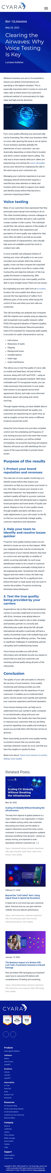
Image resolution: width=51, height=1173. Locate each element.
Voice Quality (16, 759)
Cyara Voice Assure (28, 755)
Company (8, 1122)
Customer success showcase (14, 1115)
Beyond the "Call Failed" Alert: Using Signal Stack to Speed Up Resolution (22, 896)
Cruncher (7, 1075)
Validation (8, 1055)
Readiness (8, 1069)
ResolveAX (7, 1098)
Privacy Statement (39, 1170)
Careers (6, 1132)
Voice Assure (8, 1061)
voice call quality (37, 163)
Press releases (9, 1135)
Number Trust (8, 1095)
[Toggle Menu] (46, 8)
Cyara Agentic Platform (12, 1051)
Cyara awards (8, 1141)
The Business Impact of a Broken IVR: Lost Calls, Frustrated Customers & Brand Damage (25, 965)
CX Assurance (19, 21)
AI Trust (6, 1085)
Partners (7, 1144)
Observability (9, 1082)
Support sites (8, 1158)
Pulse (6, 1092)
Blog (7, 21)
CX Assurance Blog (10, 1106)
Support (8, 1152)
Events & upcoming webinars (13, 1109)
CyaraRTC (7, 1064)
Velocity (6, 1072)
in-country (41, 288)
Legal (6, 1147)
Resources (9, 1102)
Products (8, 1047)
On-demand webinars (11, 1112)
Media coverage (9, 1138)
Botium (6, 1058)
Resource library (9, 1118)
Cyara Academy (9, 1155)
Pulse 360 (7, 1088)
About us (7, 1126)
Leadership (8, 1129)
